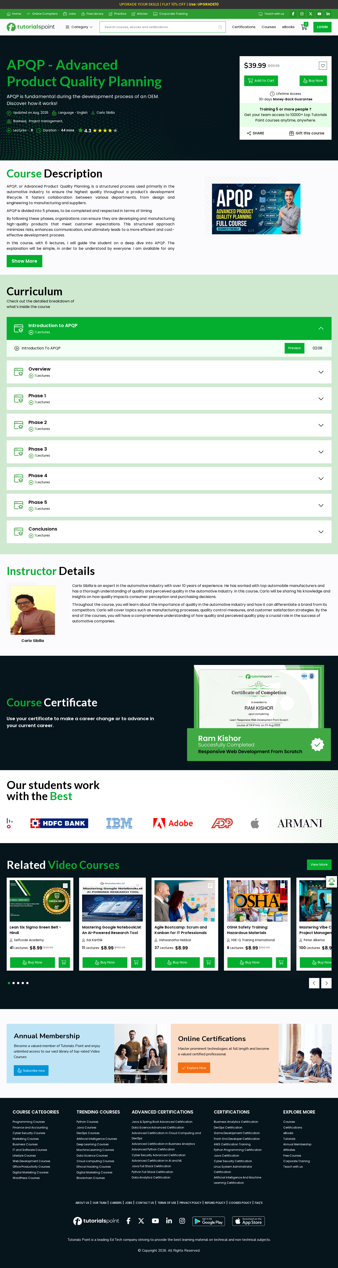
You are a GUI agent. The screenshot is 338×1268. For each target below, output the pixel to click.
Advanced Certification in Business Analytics (163, 1144)
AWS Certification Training (232, 1144)
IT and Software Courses (30, 1150)
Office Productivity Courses (31, 1167)
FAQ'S (259, 1203)
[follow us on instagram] (182, 1221)
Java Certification (226, 1156)
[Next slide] (326, 983)
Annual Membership (297, 1144)
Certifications (243, 26)
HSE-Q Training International (253, 940)
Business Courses (25, 1144)
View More (319, 864)
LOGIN (322, 27)
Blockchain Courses (91, 1178)
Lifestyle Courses (24, 1156)
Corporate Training (173, 14)
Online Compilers (44, 14)
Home (16, 14)
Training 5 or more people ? (285, 109)
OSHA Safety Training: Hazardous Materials (247, 930)
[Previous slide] (314, 983)
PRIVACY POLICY (190, 1203)
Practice (120, 14)
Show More (24, 261)
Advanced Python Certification (153, 1149)
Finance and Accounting (30, 1127)
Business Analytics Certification (236, 1122)
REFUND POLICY (215, 1203)
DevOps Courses (88, 1133)
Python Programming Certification (238, 1150)
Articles (142, 14)
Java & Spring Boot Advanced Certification (162, 1122)
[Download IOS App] (248, 1221)
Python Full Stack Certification (152, 1172)
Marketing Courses (26, 1139)
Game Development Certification (237, 1133)
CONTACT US (145, 1203)
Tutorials (289, 1139)
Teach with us (274, 14)
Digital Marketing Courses (31, 1172)
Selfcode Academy (29, 940)
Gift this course (310, 133)
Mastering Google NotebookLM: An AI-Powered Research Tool (111, 930)
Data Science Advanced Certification (158, 1127)
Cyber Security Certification (233, 1161)
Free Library (95, 14)
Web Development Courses (31, 1161)
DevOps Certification (228, 1127)
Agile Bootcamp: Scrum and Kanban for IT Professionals (181, 930)
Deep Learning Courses (93, 1144)
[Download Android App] (208, 1221)
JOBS (128, 1203)
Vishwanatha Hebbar (175, 940)
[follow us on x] (141, 1221)
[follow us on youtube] (155, 1221)
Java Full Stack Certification (151, 1166)
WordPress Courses (26, 1178)
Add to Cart (264, 80)
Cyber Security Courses (29, 1133)
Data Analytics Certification (151, 1177)
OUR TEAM (99, 1203)
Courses (269, 26)
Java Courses (86, 1127)
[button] (9, 983)
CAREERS (116, 1203)
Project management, (46, 121)
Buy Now (316, 80)
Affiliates (289, 1150)
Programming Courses (29, 1122)
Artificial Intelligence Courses (97, 1139)
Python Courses (87, 1122)
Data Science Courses (92, 1156)
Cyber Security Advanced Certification (159, 1155)
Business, (20, 121)
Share (258, 133)
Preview (294, 348)
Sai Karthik (94, 940)
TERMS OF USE (167, 1203)
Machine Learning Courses (95, 1150)
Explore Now (196, 1067)
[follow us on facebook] (128, 1221)
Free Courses (292, 1156)
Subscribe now (34, 1070)
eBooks (288, 26)
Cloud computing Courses (95, 1161)
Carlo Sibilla (106, 112)
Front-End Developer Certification (237, 1139)
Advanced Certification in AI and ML (157, 1161)
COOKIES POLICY (240, 1203)
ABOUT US (82, 1203)
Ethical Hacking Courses (94, 1167)
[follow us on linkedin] (169, 1221)
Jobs (72, 14)
